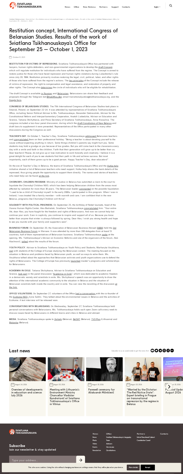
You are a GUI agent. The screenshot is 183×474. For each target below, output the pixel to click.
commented (85, 189)
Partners (103, 7)
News (67, 7)
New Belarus (89, 7)
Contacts (126, 7)
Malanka (13, 322)
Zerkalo (58, 319)
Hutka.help (112, 166)
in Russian (46, 93)
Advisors (109, 444)
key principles (76, 80)
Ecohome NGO (20, 297)
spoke (105, 234)
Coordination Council (143, 440)
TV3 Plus (95, 319)
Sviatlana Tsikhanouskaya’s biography (118, 437)
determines (46, 87)
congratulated (21, 139)
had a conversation (85, 293)
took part (22, 274)
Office (76, 7)
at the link (44, 176)
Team (108, 440)
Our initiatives (111, 450)
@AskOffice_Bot (54, 97)
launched (75, 261)
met (11, 251)
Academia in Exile (62, 274)
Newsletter (97, 450)
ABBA (100, 228)
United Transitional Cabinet (146, 437)
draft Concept (105, 67)
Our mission (110, 447)
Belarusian (63, 93)
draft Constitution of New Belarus (94, 123)
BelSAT (76, 319)
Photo (95, 440)
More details (133, 467)
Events (95, 447)
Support (115, 7)
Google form (15, 100)
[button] (169, 386)
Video (95, 444)
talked (25, 241)
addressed (91, 136)
